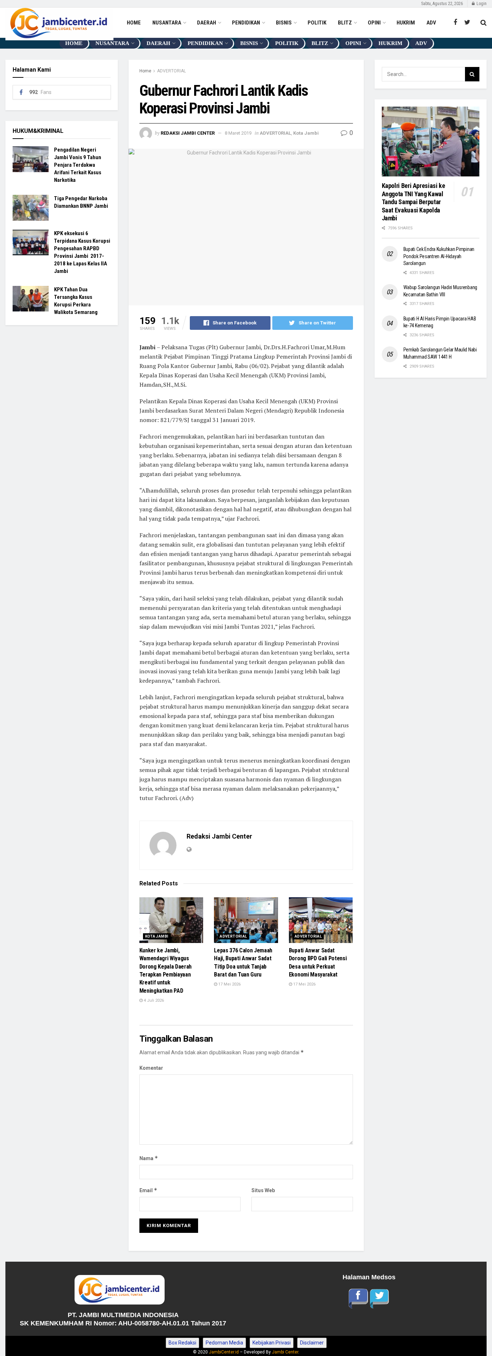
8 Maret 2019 (238, 133)
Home (145, 70)
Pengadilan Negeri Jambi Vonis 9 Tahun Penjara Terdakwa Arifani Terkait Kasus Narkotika (77, 165)
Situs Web (263, 1190)
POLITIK (317, 22)
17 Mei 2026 (229, 984)
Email (148, 1190)
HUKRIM (406, 22)
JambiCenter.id (224, 1352)
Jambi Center (285, 1352)
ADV (431, 22)
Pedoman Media (224, 1343)
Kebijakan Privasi (271, 1343)
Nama (148, 1158)
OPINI (374, 22)
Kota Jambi (306, 133)
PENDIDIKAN (246, 22)
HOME (134, 22)
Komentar (151, 1068)
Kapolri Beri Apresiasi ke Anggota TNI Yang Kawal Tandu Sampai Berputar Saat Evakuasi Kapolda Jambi (414, 202)
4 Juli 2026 (153, 1000)
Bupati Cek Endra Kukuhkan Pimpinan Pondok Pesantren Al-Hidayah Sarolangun (438, 256)
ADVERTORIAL (171, 70)
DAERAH (206, 22)
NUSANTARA (166, 22)
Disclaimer (312, 1343)
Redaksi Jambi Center (188, 133)
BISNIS (284, 22)
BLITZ (345, 22)
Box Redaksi (182, 1343)
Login (481, 3)
